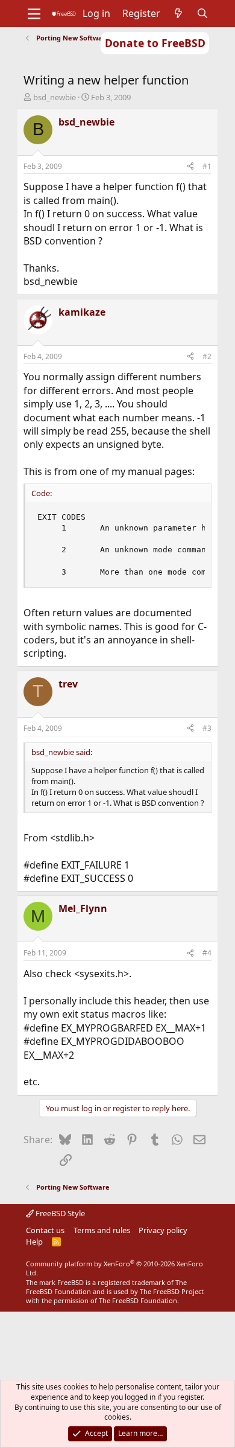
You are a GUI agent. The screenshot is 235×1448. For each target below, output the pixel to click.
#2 (207, 356)
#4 (207, 953)
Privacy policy (163, 1230)
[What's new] (178, 13)
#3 (207, 728)
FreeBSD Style (59, 1213)
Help (34, 1241)
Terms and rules (102, 1230)
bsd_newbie (54, 97)
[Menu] (34, 14)
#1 (207, 166)
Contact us (45, 1230)
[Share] (190, 167)
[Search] (202, 13)
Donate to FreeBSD (155, 43)
